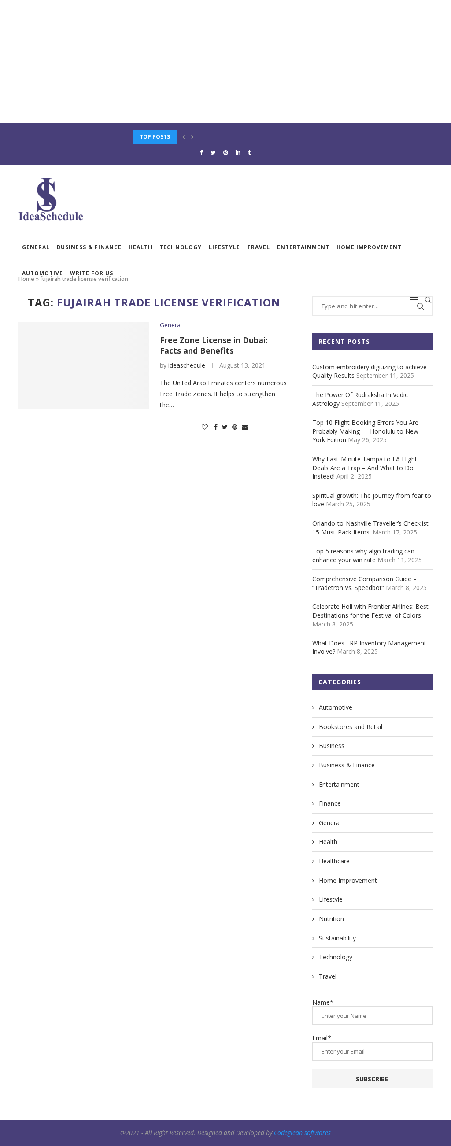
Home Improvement (369, 247)
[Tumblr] (249, 152)
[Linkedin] (238, 152)
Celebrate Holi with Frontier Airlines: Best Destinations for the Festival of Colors (370, 610)
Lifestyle (224, 247)
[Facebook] (201, 152)
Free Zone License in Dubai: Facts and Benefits (214, 345)
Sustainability (337, 938)
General (36, 247)
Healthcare (334, 861)
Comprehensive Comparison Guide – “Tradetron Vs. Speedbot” (364, 583)
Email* (321, 1038)
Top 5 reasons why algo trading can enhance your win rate (363, 555)
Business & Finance (89, 247)
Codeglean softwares (302, 1132)
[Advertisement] (225, 61)
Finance (330, 803)
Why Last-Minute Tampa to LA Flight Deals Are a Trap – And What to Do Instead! (364, 467)
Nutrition (331, 918)
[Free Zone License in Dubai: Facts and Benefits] (83, 365)
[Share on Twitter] (225, 427)
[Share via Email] (245, 427)
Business (331, 745)
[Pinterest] (225, 152)
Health (140, 247)
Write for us (91, 273)
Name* (322, 1002)
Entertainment (303, 247)
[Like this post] (205, 427)
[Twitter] (213, 152)
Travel (258, 247)
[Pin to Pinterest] (234, 427)
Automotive (42, 273)
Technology (180, 247)
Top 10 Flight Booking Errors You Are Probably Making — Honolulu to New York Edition (365, 431)
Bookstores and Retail (350, 726)
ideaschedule (186, 365)
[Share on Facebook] (216, 427)
